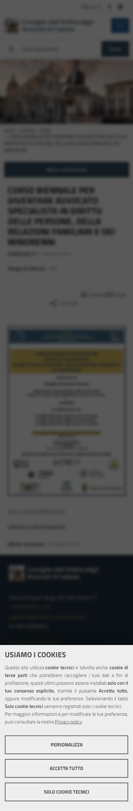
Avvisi (45, 129)
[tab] (58, 119)
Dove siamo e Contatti (33, 643)
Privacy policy (68, 721)
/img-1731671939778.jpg (36, 511)
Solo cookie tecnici (66, 791)
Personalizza (67, 744)
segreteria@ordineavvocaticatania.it (48, 617)
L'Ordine (27, 129)
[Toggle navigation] (120, 25)
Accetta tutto (66, 768)
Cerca (115, 49)
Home (9, 129)
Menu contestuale (66, 169)
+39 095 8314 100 (30, 606)
